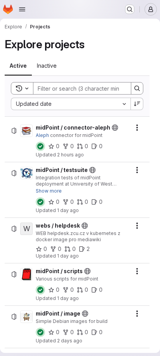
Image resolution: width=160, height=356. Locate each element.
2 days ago (69, 341)
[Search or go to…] (129, 9)
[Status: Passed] (40, 146)
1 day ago (68, 210)
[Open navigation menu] (22, 9)
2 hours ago (70, 155)
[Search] (137, 88)
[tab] (18, 65)
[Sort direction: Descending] (137, 104)
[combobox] (70, 104)
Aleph (42, 135)
